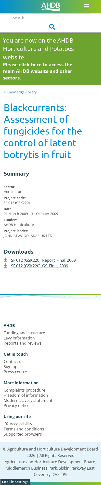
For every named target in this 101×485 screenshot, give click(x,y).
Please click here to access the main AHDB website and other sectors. (37, 71)
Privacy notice (16, 405)
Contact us (14, 361)
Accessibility (21, 424)
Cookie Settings (15, 481)
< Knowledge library (20, 92)
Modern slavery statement (28, 400)
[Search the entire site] (50, 27)
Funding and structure (24, 333)
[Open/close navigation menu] (86, 6)
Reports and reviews (22, 343)
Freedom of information (26, 395)
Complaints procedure (24, 390)
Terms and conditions (24, 429)
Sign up (10, 366)
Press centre (15, 371)
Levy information (19, 338)
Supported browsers (23, 434)
